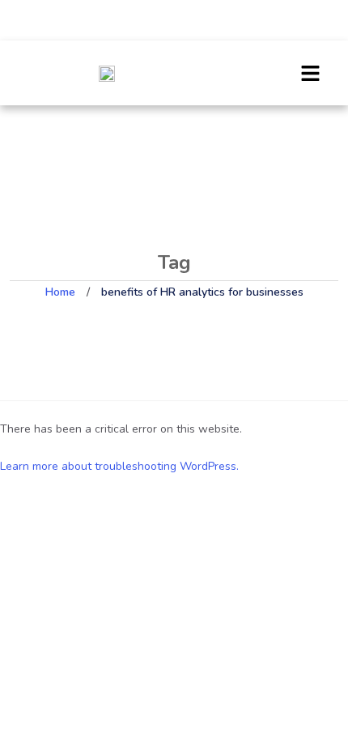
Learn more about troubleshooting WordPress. (119, 466)
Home (60, 292)
